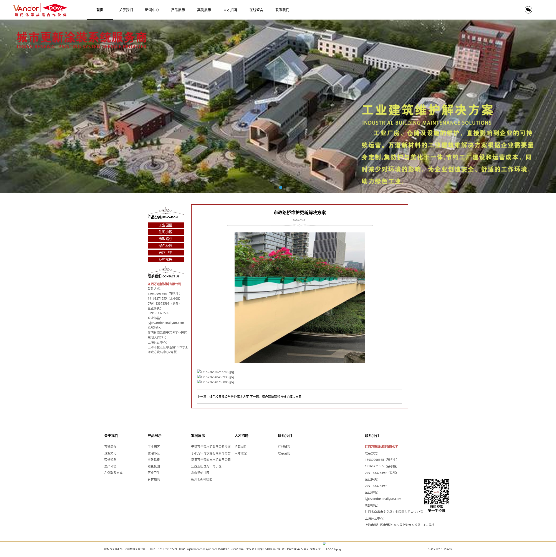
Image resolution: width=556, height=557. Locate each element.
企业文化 (110, 453)
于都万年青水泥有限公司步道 (211, 446)
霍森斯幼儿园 (200, 473)
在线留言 (284, 446)
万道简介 (110, 446)
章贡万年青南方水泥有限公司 (211, 460)
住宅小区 (165, 231)
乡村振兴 (165, 259)
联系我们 (285, 435)
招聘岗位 (241, 446)
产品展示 (155, 435)
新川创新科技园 (201, 479)
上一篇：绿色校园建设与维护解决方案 (223, 397)
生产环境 (110, 466)
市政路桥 (165, 238)
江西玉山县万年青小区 (206, 466)
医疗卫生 (165, 252)
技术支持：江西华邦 (440, 549)
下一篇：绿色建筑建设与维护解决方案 (275, 397)
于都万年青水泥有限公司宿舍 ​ (211, 453)
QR (528, 9)
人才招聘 (241, 435)
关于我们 (111, 435)
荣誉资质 (110, 460)
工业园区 (165, 225)
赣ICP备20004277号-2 (295, 549)
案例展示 (198, 435)
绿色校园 (165, 245)
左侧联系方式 (113, 473)
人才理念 (241, 453)
